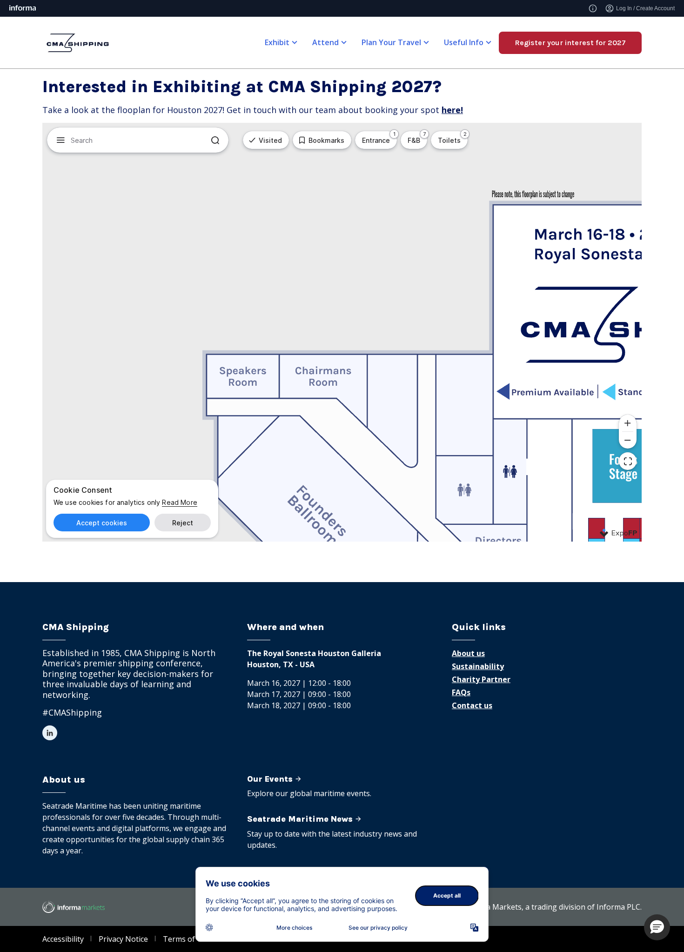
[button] (657, 927)
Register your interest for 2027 (570, 42)
